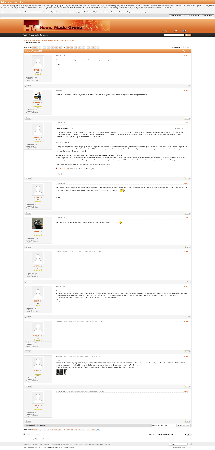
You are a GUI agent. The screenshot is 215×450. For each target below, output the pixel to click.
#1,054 (186, 183)
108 (72, 47)
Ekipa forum (27, 444)
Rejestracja (44, 35)
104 (56, 47)
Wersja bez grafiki (66, 444)
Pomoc (187, 31)
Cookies (107, 444)
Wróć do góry (56, 444)
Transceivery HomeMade (67, 40)
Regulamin (168, 31)
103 (52, 47)
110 (79, 47)
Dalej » (93, 47)
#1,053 (186, 123)
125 (89, 47)
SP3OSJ (36, 266)
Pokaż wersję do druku (32, 434)
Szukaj (178, 31)
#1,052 (186, 90)
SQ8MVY (37, 137)
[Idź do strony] (98, 47)
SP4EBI (37, 70)
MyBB (56, 447)
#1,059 (186, 356)
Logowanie (35, 35)
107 (68, 47)
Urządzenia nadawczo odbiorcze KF (47, 40)
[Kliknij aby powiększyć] (56, 169)
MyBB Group (70, 447)
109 (76, 47)
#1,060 (186, 391)
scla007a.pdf (63, 169)
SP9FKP (36, 103)
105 (60, 47)
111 (83, 47)
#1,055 (186, 218)
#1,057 (186, 286)
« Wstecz (34, 47)
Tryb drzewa (186, 51)
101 (44, 47)
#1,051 (186, 55)
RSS (101, 444)
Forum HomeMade (29, 40)
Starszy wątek (30, 425)
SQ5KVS (37, 231)
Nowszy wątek (41, 425)
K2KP (36, 301)
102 (48, 47)
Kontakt (35, 444)
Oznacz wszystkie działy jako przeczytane (86, 444)
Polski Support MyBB (48, 447)
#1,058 (186, 321)
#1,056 (186, 251)
